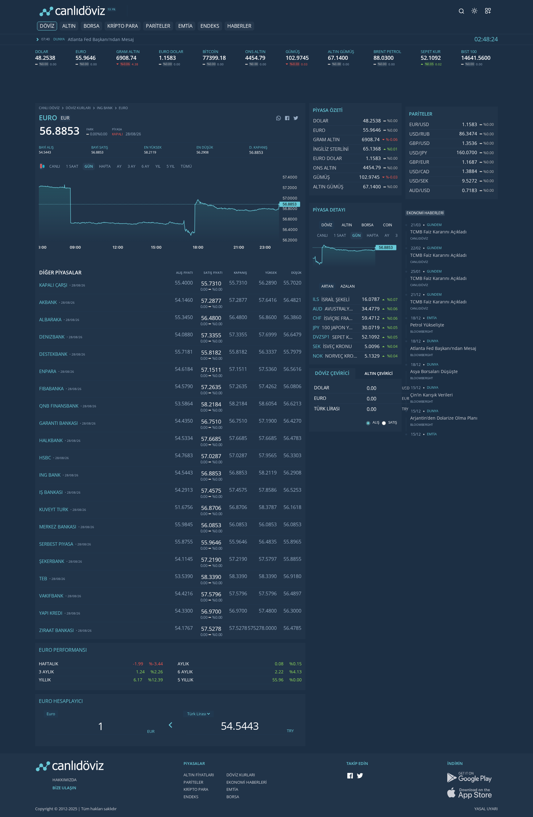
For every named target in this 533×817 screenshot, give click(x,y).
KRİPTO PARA (122, 26)
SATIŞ (392, 423)
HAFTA (105, 166)
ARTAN (327, 286)
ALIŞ (376, 423)
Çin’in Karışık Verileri (431, 394)
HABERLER (239, 26)
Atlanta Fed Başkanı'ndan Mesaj (101, 39)
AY (119, 166)
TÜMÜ (186, 166)
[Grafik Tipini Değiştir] (42, 166)
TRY (290, 731)
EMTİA (185, 26)
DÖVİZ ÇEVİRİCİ (332, 373)
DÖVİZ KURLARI (240, 775)
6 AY (145, 166)
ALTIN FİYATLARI (199, 775)
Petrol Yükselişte (427, 324)
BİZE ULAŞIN (64, 788)
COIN (387, 225)
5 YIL (171, 166)
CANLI (54, 166)
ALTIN (69, 26)
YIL (157, 166)
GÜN (89, 166)
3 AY (131, 166)
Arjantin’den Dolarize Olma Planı (443, 418)
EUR (151, 731)
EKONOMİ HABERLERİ (246, 782)
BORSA (91, 26)
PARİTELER (158, 26)
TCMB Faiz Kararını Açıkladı (438, 231)
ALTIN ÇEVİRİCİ (379, 373)
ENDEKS (209, 26)
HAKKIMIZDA (64, 780)
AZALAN (348, 286)
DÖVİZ (47, 26)
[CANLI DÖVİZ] (72, 11)
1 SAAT (72, 166)
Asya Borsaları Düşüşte (434, 371)
